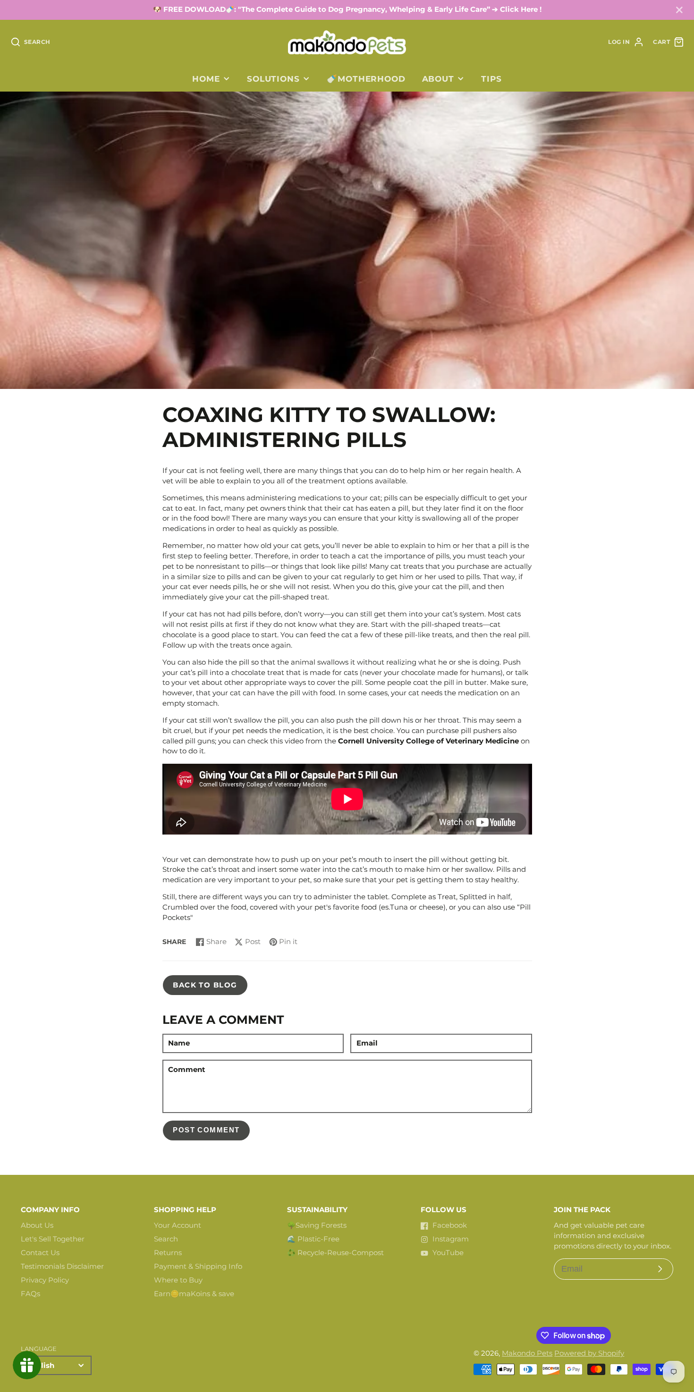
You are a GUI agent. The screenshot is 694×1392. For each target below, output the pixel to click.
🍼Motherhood (366, 79)
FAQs (30, 1294)
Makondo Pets (527, 1353)
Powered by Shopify (589, 1353)
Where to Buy (178, 1280)
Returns (168, 1253)
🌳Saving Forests (317, 1225)
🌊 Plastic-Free (313, 1239)
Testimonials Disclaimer (62, 1266)
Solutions (273, 79)
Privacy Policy (45, 1280)
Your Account (177, 1225)
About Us (37, 1225)
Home (206, 79)
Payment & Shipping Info (198, 1266)
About (438, 79)
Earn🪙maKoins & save (194, 1294)
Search (166, 1239)
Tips (491, 79)
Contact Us (40, 1253)
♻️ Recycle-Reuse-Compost (335, 1253)
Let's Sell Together (53, 1239)
